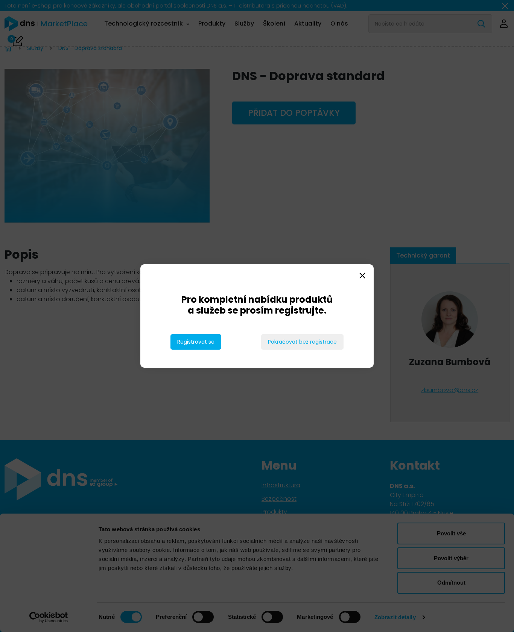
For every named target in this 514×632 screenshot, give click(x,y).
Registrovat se (195, 342)
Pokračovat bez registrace (302, 342)
